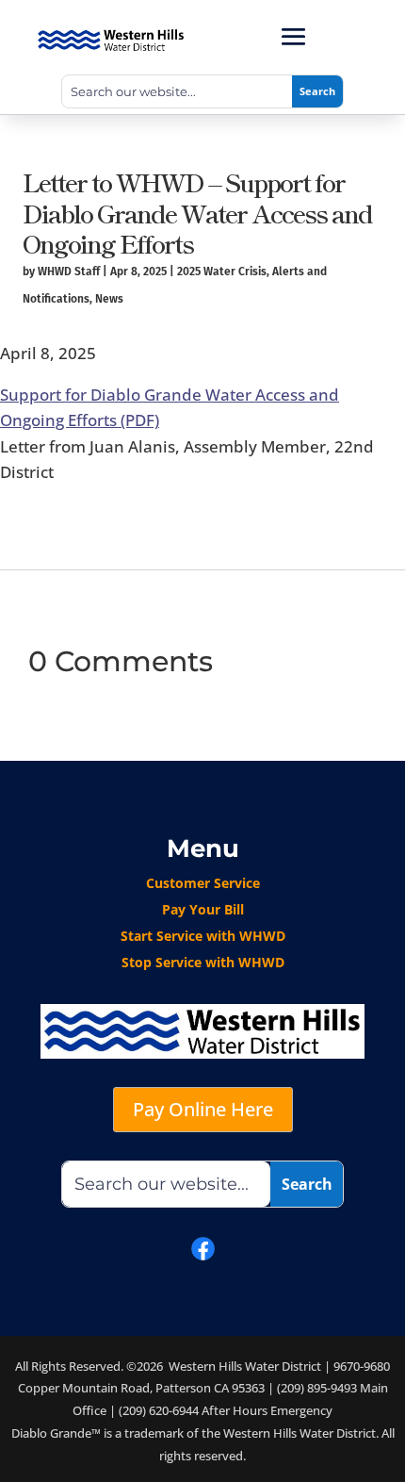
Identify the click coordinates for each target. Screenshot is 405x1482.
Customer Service (203, 883)
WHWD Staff (69, 271)
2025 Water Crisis (222, 271)
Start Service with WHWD (203, 936)
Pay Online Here (203, 1109)
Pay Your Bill (203, 909)
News (109, 298)
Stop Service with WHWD (203, 962)
